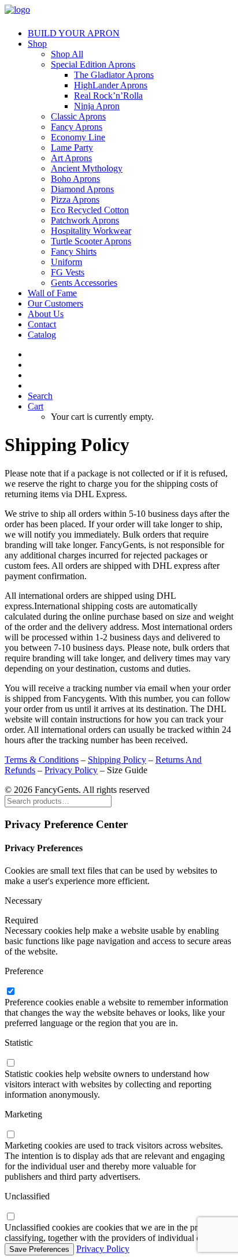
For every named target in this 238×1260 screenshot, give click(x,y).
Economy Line (78, 137)
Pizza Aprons (75, 199)
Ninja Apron (97, 106)
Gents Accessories (84, 283)
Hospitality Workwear (91, 231)
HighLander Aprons (110, 85)
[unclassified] (10, 1217)
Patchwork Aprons (85, 220)
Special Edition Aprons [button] (93, 64)
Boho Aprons (75, 179)
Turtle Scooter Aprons (91, 241)
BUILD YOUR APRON (74, 33)
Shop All (67, 54)
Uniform (66, 262)
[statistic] (10, 1063)
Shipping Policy (117, 760)
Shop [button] (37, 44)
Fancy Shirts (73, 251)
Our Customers (55, 303)
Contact (42, 324)
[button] (40, 396)
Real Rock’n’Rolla (108, 95)
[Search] (58, 801)
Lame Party (72, 147)
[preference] (10, 992)
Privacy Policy (71, 770)
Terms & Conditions (42, 760)
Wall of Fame (52, 293)
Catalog (42, 335)
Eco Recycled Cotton (90, 210)
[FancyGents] (119, 12)
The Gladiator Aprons (114, 75)
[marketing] (10, 1135)
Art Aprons (71, 158)
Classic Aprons (78, 116)
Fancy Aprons (76, 127)
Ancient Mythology (86, 168)
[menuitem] (130, 33)
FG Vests (67, 272)
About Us (46, 314)
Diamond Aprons (82, 189)
